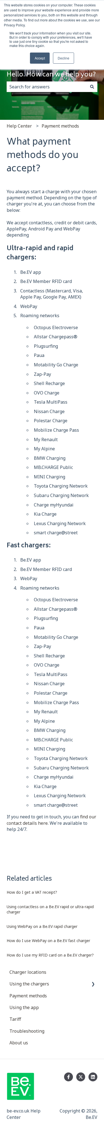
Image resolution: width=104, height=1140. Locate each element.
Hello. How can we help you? (51, 75)
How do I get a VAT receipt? (32, 892)
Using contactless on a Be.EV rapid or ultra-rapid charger (50, 909)
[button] (92, 984)
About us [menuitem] (18, 1043)
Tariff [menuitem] (15, 1019)
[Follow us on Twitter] (80, 1076)
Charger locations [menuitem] (27, 972)
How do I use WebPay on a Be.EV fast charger (48, 940)
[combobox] (47, 86)
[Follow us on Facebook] (68, 1076)
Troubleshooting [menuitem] (26, 1031)
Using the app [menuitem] (24, 1007)
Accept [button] (40, 58)
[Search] (92, 86)
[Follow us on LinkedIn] (92, 1076)
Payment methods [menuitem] (28, 996)
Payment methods (60, 126)
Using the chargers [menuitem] (29, 984)
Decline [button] (63, 58)
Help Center (19, 126)
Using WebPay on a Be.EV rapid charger (42, 926)
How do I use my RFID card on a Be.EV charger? (50, 955)
